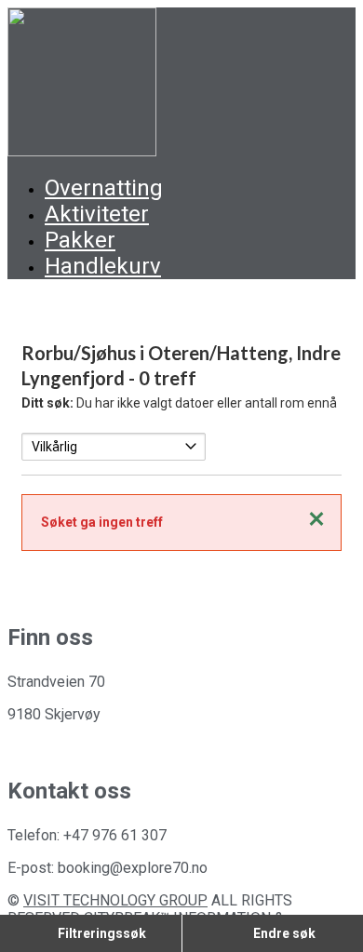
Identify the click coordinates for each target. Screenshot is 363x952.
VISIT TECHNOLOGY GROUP (115, 900)
